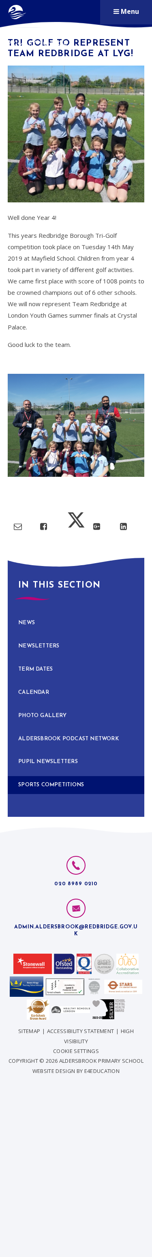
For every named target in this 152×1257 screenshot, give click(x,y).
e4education (102, 1071)
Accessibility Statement (80, 1031)
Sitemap (29, 1031)
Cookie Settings (76, 1051)
